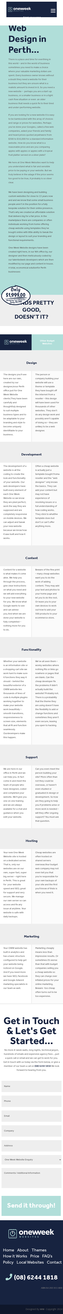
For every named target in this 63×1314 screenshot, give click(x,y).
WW (42, 1309)
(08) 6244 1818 (32, 18)
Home (8, 1250)
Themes (39, 1250)
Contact (54, 1262)
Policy (8, 1262)
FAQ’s (47, 1256)
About (23, 1250)
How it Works (15, 1256)
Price (34, 1256)
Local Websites (30, 1262)
